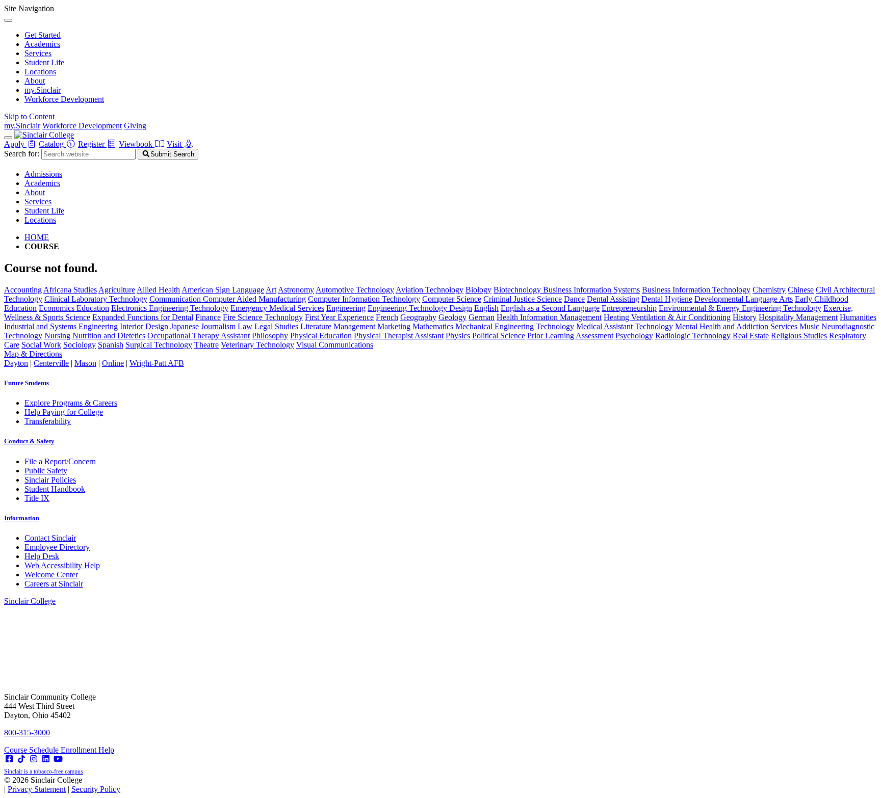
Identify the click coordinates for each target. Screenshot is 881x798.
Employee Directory (57, 547)
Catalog (52, 144)
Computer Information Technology (364, 299)
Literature (315, 326)
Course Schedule (32, 750)
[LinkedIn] (46, 759)
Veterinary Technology (257, 344)
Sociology (79, 344)
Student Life (44, 62)
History (745, 317)
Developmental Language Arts (743, 299)
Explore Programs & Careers (70, 402)
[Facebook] (9, 759)
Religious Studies (799, 335)
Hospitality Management (798, 317)
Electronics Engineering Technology (169, 308)
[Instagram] (34, 759)
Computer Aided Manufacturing (254, 299)
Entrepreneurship (629, 308)
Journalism (218, 326)
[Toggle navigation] (8, 137)
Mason (85, 363)
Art (271, 289)
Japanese (184, 326)
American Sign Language (223, 289)
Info (21, 518)
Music (809, 326)
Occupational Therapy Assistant (198, 335)
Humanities (858, 317)
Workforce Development (64, 99)
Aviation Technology (429, 289)
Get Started (42, 35)
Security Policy (95, 789)
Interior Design (144, 326)
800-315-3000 (27, 732)
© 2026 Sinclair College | (62, 784)
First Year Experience (339, 317)
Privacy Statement (37, 789)
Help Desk (41, 556)
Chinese (801, 289)
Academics (42, 44)
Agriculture (116, 289)
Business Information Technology (696, 289)
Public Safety (45, 470)
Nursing (57, 335)
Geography (418, 317)
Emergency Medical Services (277, 308)
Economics (57, 308)
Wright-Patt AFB (156, 363)
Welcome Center (51, 574)
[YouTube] (58, 759)
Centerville (51, 363)
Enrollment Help (87, 750)
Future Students (26, 383)
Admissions (43, 174)
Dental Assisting (613, 299)
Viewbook (136, 144)
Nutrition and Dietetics (108, 335)
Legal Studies (276, 326)
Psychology (634, 335)
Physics (458, 335)
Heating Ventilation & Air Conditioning (667, 317)
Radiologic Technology (693, 335)
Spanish (110, 344)
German (482, 317)
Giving (135, 125)
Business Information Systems (591, 289)
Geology (452, 317)
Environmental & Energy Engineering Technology (740, 308)
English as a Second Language (550, 308)
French (387, 317)
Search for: (21, 153)
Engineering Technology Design (420, 308)
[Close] (8, 20)
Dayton (16, 363)
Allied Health (158, 289)
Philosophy (270, 335)
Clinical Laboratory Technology (95, 299)
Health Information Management (549, 317)
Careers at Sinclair (53, 583)
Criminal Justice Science (522, 299)
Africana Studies (70, 289)
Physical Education (321, 335)
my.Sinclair (42, 90)
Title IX (36, 498)
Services (37, 53)
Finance (208, 317)
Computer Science (451, 299)
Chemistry (769, 289)
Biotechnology (518, 289)
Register (92, 144)
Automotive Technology (355, 289)
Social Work (41, 344)
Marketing (393, 326)
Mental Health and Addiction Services (736, 326)
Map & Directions (33, 354)
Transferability (47, 421)
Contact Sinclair (50, 538)
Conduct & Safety (29, 441)
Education (92, 308)
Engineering (346, 308)
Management (354, 326)
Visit (175, 144)
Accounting (23, 289)
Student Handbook (54, 489)
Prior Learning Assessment (570, 335)
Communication (176, 299)
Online (113, 363)
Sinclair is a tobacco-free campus (43, 771)
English (486, 308)
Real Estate (751, 335)
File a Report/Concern (60, 461)
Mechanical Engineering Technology (514, 326)
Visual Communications (334, 344)
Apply (15, 144)
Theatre (206, 344)
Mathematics (432, 326)
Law (245, 326)
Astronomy (296, 289)
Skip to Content (29, 116)
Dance (574, 299)
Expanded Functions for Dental (142, 317)
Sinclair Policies (50, 479)
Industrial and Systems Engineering (61, 326)
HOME (36, 237)
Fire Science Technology (263, 317)
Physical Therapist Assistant (399, 335)
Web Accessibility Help (62, 565)
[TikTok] (21, 759)
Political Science (498, 335)
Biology (478, 289)
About (34, 80)
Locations (40, 71)
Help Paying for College (63, 412)
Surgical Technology (158, 344)
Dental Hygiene (666, 299)
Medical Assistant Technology (624, 326)
